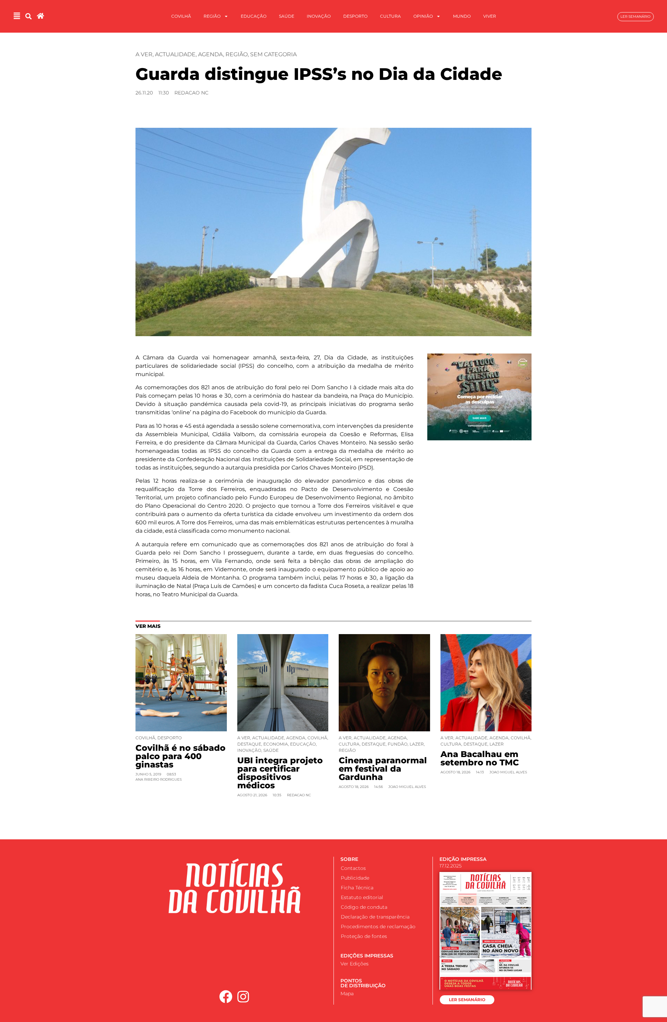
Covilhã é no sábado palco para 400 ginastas (180, 756)
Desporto (355, 16)
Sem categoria (273, 54)
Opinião (423, 16)
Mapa (347, 993)
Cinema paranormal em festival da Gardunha (383, 768)
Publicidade (355, 878)
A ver (144, 54)
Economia (275, 744)
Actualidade (175, 54)
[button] (28, 16)
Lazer (417, 744)
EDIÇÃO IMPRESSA (462, 859)
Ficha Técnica (357, 887)
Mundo (462, 16)
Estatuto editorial (362, 897)
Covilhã (181, 16)
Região (212, 16)
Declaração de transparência (375, 917)
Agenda (210, 54)
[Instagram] (244, 997)
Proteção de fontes (364, 936)
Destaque (249, 744)
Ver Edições (354, 964)
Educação (253, 16)
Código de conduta (364, 907)
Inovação (319, 16)
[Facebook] (226, 997)
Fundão (397, 744)
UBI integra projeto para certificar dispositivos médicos (280, 772)
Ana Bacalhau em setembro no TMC (479, 758)
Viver (489, 16)
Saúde (286, 16)
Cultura (390, 16)
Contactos (353, 868)
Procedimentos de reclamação (378, 926)
